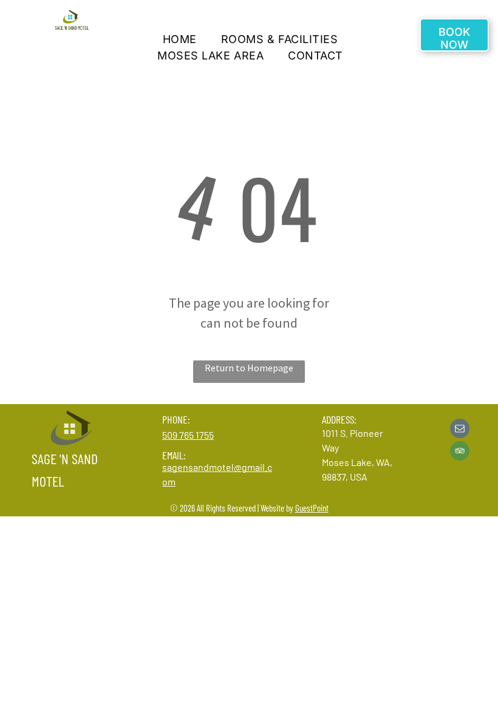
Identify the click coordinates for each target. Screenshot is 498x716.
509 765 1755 (188, 435)
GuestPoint (312, 507)
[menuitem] (180, 39)
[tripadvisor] (459, 452)
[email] (459, 430)
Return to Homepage (249, 368)
